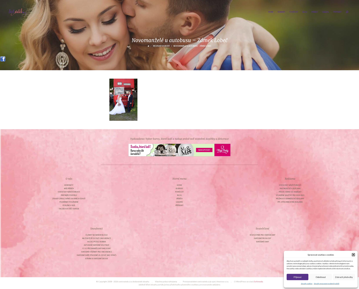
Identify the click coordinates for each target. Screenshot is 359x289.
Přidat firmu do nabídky (290, 192)
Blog (304, 12)
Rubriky (281, 12)
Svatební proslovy (262, 238)
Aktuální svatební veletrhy (96, 245)
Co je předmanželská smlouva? (96, 248)
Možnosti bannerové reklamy (290, 198)
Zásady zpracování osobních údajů (326, 284)
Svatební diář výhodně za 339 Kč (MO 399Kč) (96, 255)
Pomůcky (293, 12)
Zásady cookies (306, 284)
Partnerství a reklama (290, 188)
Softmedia (258, 281)
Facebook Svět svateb (69, 209)
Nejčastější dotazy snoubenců (96, 238)
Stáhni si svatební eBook (96, 258)
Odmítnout (321, 277)
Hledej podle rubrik (96, 242)
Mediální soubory (161, 46)
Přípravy (337, 12)
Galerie (325, 12)
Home (270, 12)
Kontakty (68, 185)
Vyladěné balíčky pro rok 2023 (290, 195)
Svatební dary (262, 242)
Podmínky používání (68, 202)
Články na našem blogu (97, 235)
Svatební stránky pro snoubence (96, 252)
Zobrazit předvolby (344, 277)
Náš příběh (69, 188)
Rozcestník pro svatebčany (262, 235)
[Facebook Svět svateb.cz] (3, 57)
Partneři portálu (69, 195)
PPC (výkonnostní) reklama (290, 202)
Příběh (314, 12)
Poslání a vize (69, 205)
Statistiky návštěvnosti (69, 192)
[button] (353, 254)
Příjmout (298, 277)
